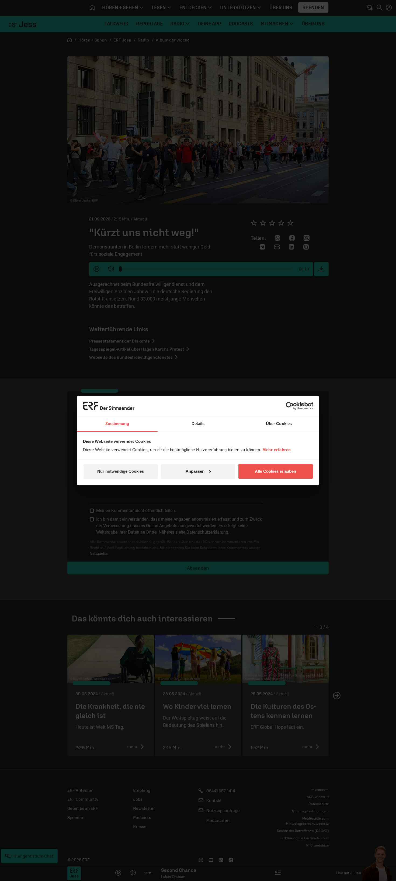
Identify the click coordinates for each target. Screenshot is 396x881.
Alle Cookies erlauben (275, 471)
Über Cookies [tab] (279, 423)
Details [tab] (198, 423)
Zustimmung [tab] (117, 423)
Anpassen (195, 471)
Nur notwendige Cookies (120, 471)
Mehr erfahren (276, 449)
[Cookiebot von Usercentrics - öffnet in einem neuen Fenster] (289, 406)
